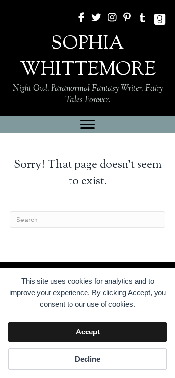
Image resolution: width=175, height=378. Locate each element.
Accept (88, 332)
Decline (87, 359)
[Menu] (87, 124)
